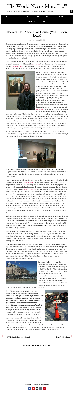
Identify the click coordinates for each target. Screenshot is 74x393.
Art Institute (36, 64)
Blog (38, 17)
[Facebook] (29, 388)
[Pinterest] (44, 388)
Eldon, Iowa (40, 109)
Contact (43, 21)
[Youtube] (33, 388)
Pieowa (48, 17)
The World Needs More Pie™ (37, 6)
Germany (26, 189)
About (17, 17)
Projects (30, 21)
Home (8, 17)
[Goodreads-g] (40, 388)
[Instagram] (37, 388)
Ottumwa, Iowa (28, 182)
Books (29, 17)
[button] (71, 11)
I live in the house (18, 66)
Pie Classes (63, 17)
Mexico (33, 189)
